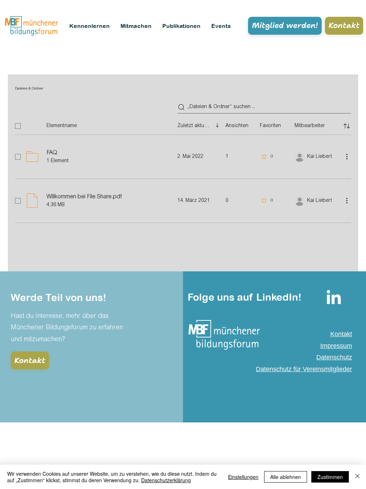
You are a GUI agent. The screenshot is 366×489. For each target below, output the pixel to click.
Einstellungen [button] (243, 476)
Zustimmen (330, 476)
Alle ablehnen (285, 476)
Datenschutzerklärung (166, 480)
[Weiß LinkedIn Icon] (333, 297)
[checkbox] (18, 126)
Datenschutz (334, 357)
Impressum (336, 345)
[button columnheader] (346, 126)
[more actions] (346, 156)
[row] (183, 125)
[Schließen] (357, 476)
